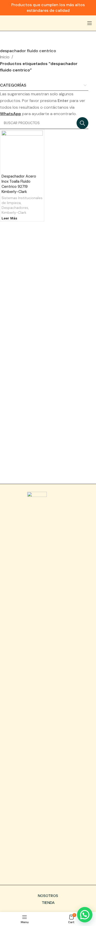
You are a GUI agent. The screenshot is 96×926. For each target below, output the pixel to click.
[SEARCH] (82, 123)
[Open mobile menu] (89, 23)
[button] (84, 914)
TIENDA (48, 902)
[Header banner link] (48, 7)
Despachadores (15, 207)
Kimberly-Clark (14, 212)
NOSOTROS (48, 895)
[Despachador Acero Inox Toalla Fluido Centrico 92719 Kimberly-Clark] (22, 151)
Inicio (4, 57)
